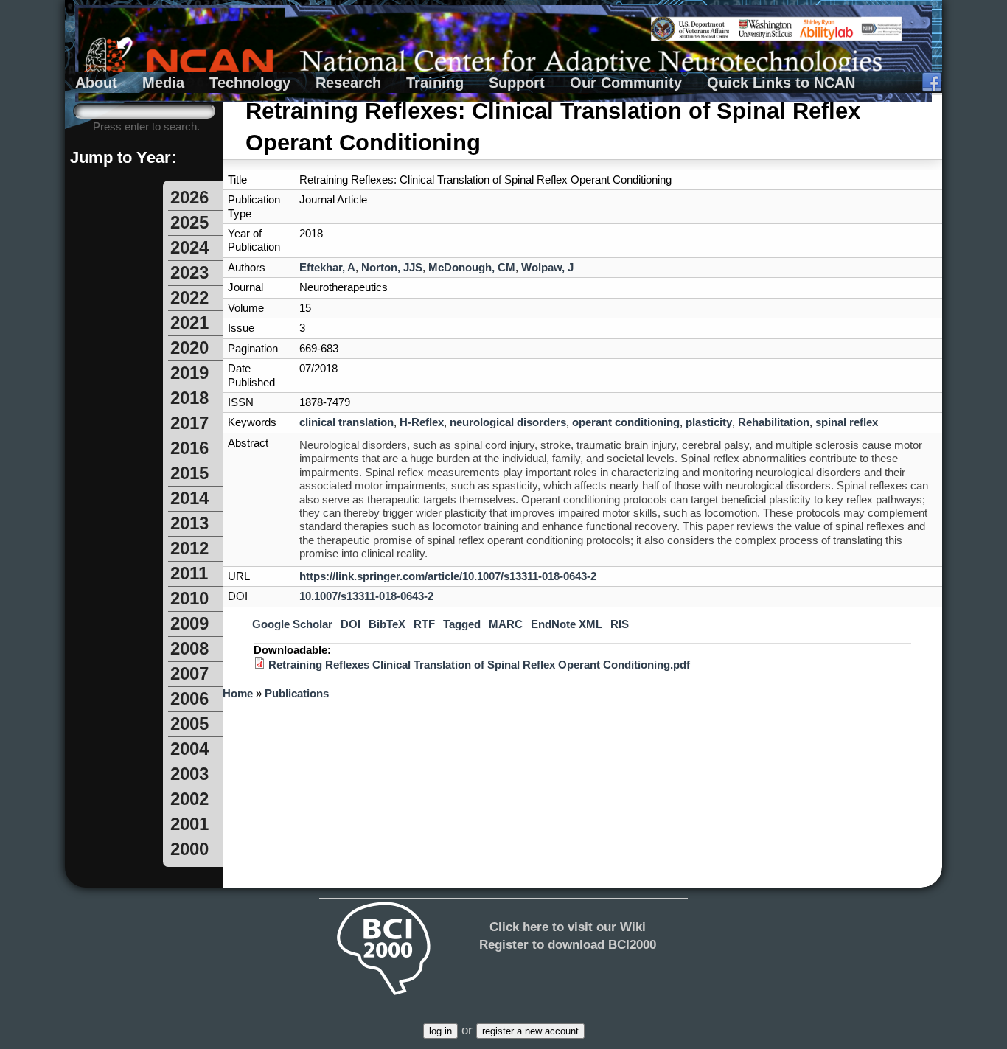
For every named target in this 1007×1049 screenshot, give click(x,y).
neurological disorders (508, 422)
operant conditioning (626, 422)
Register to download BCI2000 (567, 944)
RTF (424, 624)
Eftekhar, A (327, 267)
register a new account (530, 1030)
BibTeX (387, 624)
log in (440, 1030)
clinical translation (346, 422)
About (96, 82)
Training (435, 82)
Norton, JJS (391, 267)
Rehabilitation (773, 422)
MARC (506, 624)
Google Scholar (292, 624)
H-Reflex (422, 422)
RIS (619, 624)
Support (517, 82)
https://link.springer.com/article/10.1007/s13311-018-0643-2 (447, 576)
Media (163, 82)
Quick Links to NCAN (781, 82)
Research (348, 82)
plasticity (709, 422)
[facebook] (931, 82)
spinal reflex (846, 422)
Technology (249, 82)
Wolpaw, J (547, 267)
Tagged (462, 624)
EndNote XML (566, 624)
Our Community (626, 82)
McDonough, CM (471, 267)
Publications (297, 694)
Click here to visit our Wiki (567, 926)
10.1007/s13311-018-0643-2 (366, 596)
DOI (350, 624)
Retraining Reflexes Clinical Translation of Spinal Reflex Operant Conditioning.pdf (479, 665)
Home (238, 694)
